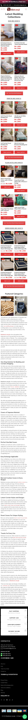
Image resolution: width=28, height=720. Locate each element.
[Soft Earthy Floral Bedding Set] (7, 134)
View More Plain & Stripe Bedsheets (15, 223)
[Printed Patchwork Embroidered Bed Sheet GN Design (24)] (7, 264)
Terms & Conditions (5, 687)
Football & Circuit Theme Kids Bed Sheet (20, 43)
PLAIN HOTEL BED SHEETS (14, 162)
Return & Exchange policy (7, 685)
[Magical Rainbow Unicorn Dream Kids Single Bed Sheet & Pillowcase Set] (7, 65)
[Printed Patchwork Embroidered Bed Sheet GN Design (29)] (20, 264)
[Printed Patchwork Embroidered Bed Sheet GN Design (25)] (20, 237)
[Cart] (26, 9)
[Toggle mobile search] (4, 9)
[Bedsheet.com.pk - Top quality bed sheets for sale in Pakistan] (14, 9)
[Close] (26, 2)
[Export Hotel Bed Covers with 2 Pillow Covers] (7, 171)
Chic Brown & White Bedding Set (20, 116)
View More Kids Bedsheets (15, 93)
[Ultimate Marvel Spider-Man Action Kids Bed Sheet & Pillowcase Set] (20, 65)
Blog (2, 690)
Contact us (3, 671)
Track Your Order (5, 669)
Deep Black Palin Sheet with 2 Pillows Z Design (20, 181)
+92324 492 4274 (7, 5)
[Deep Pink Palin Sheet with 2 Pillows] (7, 200)
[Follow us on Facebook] (1, 699)
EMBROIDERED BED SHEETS (14, 228)
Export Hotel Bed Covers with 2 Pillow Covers (6, 180)
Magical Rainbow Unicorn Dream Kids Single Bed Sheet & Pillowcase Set (6, 78)
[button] (24, 716)
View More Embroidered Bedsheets (15, 286)
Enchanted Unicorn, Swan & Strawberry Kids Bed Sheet (6, 44)
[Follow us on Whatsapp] (9, 700)
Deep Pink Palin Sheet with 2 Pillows (7, 209)
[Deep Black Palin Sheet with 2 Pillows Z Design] (20, 171)
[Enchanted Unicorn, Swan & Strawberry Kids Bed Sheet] (7, 32)
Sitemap (3, 692)
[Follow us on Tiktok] (12, 699)
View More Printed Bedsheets (15, 157)
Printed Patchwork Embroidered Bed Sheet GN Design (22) (7, 247)
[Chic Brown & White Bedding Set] (20, 107)
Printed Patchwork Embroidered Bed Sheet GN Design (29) (20, 274)
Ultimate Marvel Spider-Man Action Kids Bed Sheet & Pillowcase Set (19, 78)
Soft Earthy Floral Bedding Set (6, 144)
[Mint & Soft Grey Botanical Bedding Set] (20, 134)
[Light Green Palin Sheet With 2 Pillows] (20, 200)
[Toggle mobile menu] (2, 9)
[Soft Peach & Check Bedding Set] (7, 107)
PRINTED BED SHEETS (14, 98)
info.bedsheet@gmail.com (20, 5)
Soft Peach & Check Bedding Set (6, 116)
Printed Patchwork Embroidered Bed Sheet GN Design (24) (7, 274)
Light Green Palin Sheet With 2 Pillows (20, 208)
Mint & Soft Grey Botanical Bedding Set (20, 144)
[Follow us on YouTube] (7, 700)
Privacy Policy (4, 680)
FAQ (2, 666)
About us (3, 664)
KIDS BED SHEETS (14, 21)
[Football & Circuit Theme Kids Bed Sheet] (20, 32)
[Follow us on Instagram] (4, 700)
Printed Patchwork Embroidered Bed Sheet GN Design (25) (20, 247)
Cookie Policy (4, 682)
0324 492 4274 (6, 653)
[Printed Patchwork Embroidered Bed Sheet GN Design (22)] (7, 237)
